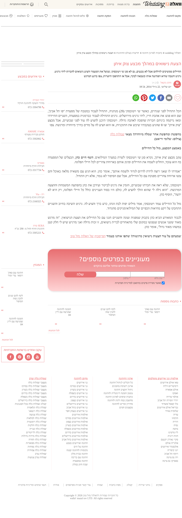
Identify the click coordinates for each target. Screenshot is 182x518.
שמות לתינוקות (99, 485)
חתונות (136, 4)
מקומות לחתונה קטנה (77, 450)
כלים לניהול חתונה (75, 16)
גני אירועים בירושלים (77, 404)
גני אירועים (82, 382)
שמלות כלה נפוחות (37, 446)
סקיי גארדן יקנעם (169, 439)
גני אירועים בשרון (79, 389)
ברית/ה (110, 4)
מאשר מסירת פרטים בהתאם (138, 283)
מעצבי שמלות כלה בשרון (34, 389)
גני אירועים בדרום (79, 396)
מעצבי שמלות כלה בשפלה (33, 396)
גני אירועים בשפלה (78, 393)
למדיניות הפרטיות (124, 283)
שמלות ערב (40, 453)
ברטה (175, 429)
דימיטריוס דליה (170, 386)
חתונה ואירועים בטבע (77, 443)
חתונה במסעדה (80, 461)
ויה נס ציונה (172, 457)
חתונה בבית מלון (79, 453)
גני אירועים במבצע (30, 77)
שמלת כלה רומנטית (36, 421)
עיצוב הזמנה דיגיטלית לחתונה (118, 393)
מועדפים (39, 16)
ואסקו (175, 393)
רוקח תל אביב (171, 453)
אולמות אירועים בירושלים (75, 436)
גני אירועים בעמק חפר (77, 411)
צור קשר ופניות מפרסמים (78, 485)
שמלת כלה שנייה (38, 429)
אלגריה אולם (171, 443)
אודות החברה (56, 485)
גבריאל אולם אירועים (167, 407)
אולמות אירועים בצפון (77, 421)
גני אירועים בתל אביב (77, 407)
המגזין (37, 265)
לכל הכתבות (54, 330)
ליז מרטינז (173, 432)
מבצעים (4, 16)
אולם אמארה (171, 389)
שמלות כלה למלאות (36, 418)
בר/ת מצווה (123, 4)
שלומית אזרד (171, 411)
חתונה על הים (81, 446)
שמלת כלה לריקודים (36, 432)
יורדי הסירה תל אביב (168, 400)
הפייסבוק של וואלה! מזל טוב (88, 236)
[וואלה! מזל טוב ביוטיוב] (37, 357)
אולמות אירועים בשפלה (76, 429)
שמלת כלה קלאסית (36, 407)
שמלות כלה (117, 134)
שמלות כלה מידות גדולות (34, 436)
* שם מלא (159, 278)
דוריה (175, 421)
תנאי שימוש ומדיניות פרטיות (32, 485)
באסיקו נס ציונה (170, 461)
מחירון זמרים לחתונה (122, 404)
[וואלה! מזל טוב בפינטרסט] (20, 357)
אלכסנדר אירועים (169, 446)
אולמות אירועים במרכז (76, 418)
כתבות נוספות (169, 302)
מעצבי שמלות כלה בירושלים (32, 400)
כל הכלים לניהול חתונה (121, 382)
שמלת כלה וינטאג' (37, 411)
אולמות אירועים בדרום (76, 432)
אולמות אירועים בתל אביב (75, 439)
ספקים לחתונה (159, 485)
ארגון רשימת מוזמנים (122, 386)
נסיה (176, 425)
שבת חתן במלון (80, 464)
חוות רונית (173, 436)
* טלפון (126, 278)
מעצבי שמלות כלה (37, 382)
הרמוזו (175, 418)
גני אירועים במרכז (79, 386)
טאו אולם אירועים (169, 382)
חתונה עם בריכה (79, 457)
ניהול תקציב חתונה (123, 389)
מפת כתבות (115, 485)
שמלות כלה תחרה (37, 439)
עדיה (175, 414)
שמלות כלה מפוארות (36, 443)
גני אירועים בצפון (79, 400)
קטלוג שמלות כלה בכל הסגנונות (30, 404)
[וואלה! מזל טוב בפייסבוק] (11, 357)
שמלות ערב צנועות (37, 457)
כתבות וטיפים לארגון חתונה (119, 396)
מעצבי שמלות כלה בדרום (34, 393)
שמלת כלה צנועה (37, 414)
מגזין (54, 16)
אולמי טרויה (172, 396)
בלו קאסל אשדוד (170, 404)
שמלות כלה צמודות (36, 450)
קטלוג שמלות (129, 485)
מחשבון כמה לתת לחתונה (120, 400)
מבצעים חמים (126, 407)
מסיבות (99, 4)
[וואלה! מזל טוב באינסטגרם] (29, 357)
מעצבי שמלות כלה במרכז (34, 386)
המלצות (21, 16)
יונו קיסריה (172, 450)
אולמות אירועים (80, 414)
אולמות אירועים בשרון (77, 425)
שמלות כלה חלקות (37, 425)
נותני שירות (144, 485)
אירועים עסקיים (84, 4)
